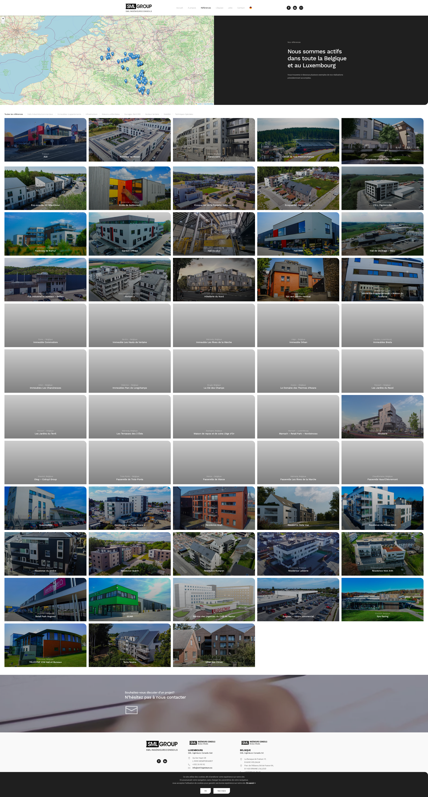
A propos (192, 8)
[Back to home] (139, 7)
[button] (107, 58)
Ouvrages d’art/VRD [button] (132, 114)
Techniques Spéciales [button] (184, 114)
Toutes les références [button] (13, 114)
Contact (241, 8)
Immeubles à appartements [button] (69, 114)
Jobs (230, 8)
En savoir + (251, 783)
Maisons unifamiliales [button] (111, 114)
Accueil (179, 8)
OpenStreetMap (208, 104)
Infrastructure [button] (91, 114)
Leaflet (199, 104)
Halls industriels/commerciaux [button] (40, 114)
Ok (205, 791)
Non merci (222, 791)
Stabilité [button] (167, 114)
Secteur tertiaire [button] (152, 114)
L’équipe (219, 8)
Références (206, 8)
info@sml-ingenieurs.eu (202, 768)
